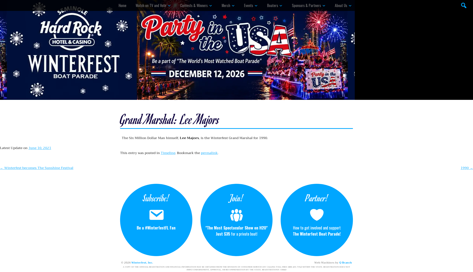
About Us (341, 5)
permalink (209, 153)
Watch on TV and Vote (151, 5)
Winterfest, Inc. (142, 262)
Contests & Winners (194, 5)
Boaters (272, 5)
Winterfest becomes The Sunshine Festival (36, 168)
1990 (467, 168)
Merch (226, 5)
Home (122, 5)
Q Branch (345, 262)
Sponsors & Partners (306, 5)
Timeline (168, 153)
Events (248, 5)
